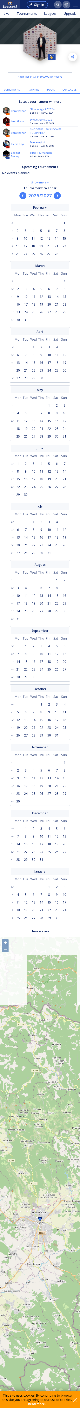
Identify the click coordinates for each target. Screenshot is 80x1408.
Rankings (33, 89)
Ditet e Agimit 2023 (41, 119)
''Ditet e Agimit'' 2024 (42, 109)
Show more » (40, 182)
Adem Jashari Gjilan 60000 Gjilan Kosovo (40, 76)
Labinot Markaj (15, 154)
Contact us (70, 89)
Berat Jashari (18, 111)
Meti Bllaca (17, 121)
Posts (51, 89)
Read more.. (37, 1404)
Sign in (39, 5)
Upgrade (70, 13)
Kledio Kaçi (17, 144)
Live (7, 13)
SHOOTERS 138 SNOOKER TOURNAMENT (45, 131)
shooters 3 (40, 67)
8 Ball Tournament (41, 152)
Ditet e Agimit (37, 142)
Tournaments (27, 13)
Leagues (50, 13)
